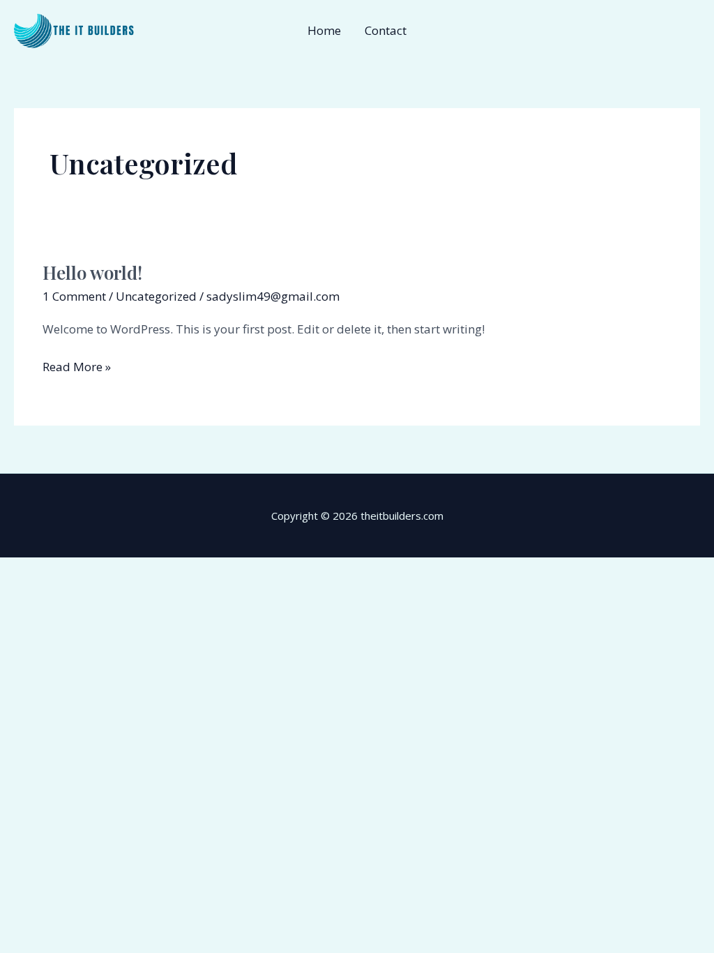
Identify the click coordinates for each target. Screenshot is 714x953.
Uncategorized (156, 296)
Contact (386, 30)
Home (324, 30)
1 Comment (74, 296)
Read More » (77, 366)
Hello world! (92, 272)
